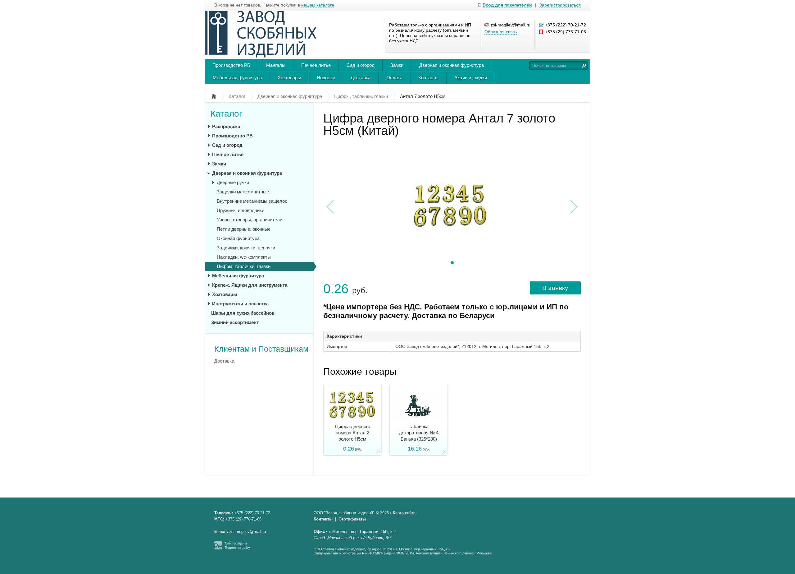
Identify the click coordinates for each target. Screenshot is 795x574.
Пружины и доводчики (240, 210)
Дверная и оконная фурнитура (451, 65)
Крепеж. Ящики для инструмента (249, 285)
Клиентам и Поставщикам (261, 349)
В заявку (555, 287)
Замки (396, 65)
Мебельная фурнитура (237, 77)
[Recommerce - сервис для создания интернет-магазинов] (218, 548)
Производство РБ (231, 65)
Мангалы (275, 65)
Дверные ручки (233, 182)
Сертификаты (352, 519)
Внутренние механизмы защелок (252, 201)
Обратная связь (500, 31)
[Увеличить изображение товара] (377, 453)
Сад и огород (361, 65)
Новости (326, 77)
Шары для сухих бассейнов (243, 313)
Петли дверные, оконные (243, 229)
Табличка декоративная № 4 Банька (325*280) (418, 433)
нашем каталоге (317, 5)
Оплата (394, 77)
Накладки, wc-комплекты (244, 257)
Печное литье (316, 65)
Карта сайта (404, 513)
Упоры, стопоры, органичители (249, 219)
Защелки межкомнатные (243, 191)
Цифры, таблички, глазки (243, 266)
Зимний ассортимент (235, 322)
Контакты (428, 77)
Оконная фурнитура (238, 238)
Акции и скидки (470, 77)
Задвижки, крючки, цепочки (246, 247)
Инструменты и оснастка (240, 303)
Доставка (360, 77)
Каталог (226, 113)
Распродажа (226, 126)
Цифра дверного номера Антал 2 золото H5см (352, 433)
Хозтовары (289, 77)
